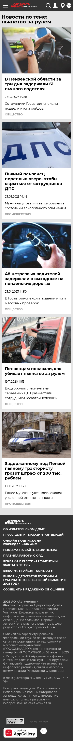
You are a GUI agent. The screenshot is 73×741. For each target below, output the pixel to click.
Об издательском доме (24, 529)
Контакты (44, 570)
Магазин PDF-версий (46, 535)
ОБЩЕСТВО (14, 114)
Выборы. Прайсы (18, 570)
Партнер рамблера (38, 721)
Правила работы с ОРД (23, 555)
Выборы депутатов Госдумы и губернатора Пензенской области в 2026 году (34, 580)
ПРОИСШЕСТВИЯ (18, 214)
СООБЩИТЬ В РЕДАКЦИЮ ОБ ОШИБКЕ (33, 589)
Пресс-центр (14, 535)
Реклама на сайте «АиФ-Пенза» (30, 550)
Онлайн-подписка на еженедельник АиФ (22, 542)
